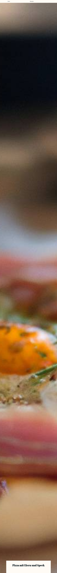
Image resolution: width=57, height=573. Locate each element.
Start (9, 1)
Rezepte (32, 1)
